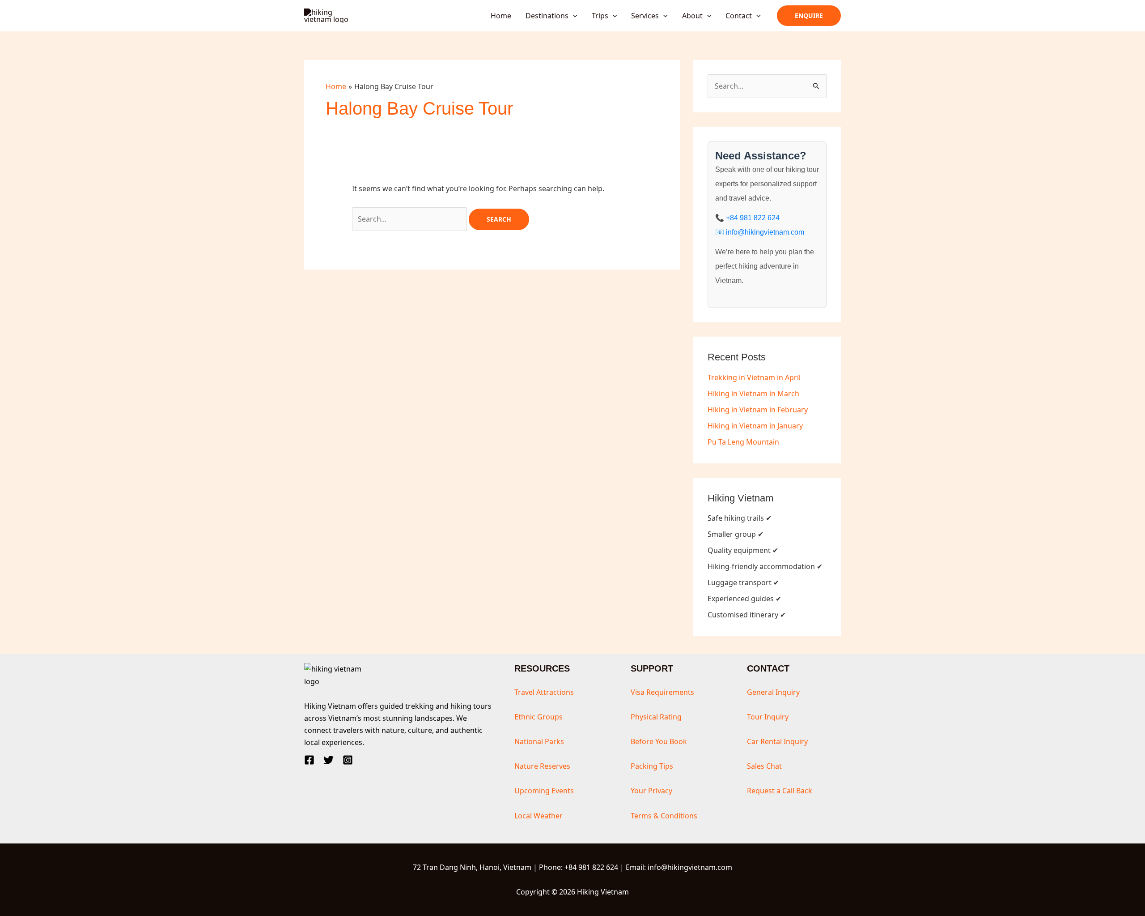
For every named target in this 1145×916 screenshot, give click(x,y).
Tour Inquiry (768, 717)
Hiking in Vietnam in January (755, 426)
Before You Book (659, 741)
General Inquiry (773, 692)
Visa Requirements (662, 692)
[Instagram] (348, 760)
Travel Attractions (544, 692)
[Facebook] (309, 760)
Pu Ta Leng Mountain (743, 442)
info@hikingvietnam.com (765, 232)
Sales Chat (764, 766)
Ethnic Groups (538, 717)
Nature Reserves (542, 766)
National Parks (539, 741)
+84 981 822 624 (753, 218)
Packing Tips (652, 766)
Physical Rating (656, 717)
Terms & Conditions (664, 816)
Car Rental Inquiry (777, 741)
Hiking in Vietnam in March (753, 393)
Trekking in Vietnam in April (754, 377)
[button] (572, 15)
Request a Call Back (779, 791)
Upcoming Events (544, 791)
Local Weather (538, 816)
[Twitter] (328, 760)
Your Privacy (651, 791)
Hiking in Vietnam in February (758, 410)
